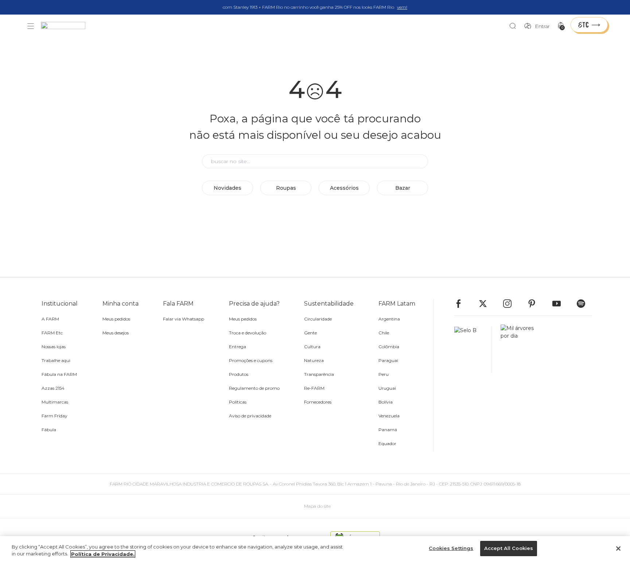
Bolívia (385, 402)
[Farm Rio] (67, 26)
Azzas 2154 (53, 388)
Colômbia (388, 346)
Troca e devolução (247, 332)
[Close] (618, 549)
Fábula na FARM (59, 374)
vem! (402, 7)
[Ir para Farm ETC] (589, 24)
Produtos (238, 374)
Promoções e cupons (250, 360)
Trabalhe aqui (56, 360)
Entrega (237, 346)
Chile (383, 332)
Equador (387, 443)
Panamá (387, 429)
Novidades (227, 188)
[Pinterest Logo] (535, 303)
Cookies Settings (451, 548)
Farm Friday (54, 415)
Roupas (286, 188)
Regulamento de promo (254, 388)
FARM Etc (52, 332)
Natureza (314, 360)
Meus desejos (115, 332)
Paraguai (388, 360)
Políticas (237, 402)
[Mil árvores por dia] (515, 350)
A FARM (50, 319)
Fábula (49, 429)
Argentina (389, 319)
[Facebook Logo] (462, 303)
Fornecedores (317, 402)
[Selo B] (473, 350)
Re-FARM (314, 388)
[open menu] (30, 26)
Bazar (402, 188)
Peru (383, 374)
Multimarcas (55, 402)
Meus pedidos (116, 319)
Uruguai (387, 388)
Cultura (312, 346)
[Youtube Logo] (560, 303)
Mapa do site (317, 506)
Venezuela (389, 415)
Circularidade (318, 319)
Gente (310, 332)
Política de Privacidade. (103, 554)
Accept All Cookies (508, 548)
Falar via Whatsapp (183, 319)
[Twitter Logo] (486, 303)
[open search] (514, 26)
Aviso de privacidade (250, 415)
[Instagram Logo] (510, 303)
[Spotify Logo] (584, 303)
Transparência (319, 374)
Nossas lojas (54, 346)
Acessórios (344, 188)
